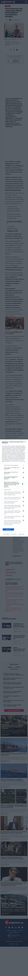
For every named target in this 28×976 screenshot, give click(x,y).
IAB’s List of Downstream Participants (15, 461)
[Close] (25, 442)
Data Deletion (6, 534)
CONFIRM (8, 529)
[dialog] (14, 488)
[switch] (23, 468)
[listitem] (14, 465)
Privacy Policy (21, 534)
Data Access (14, 534)
